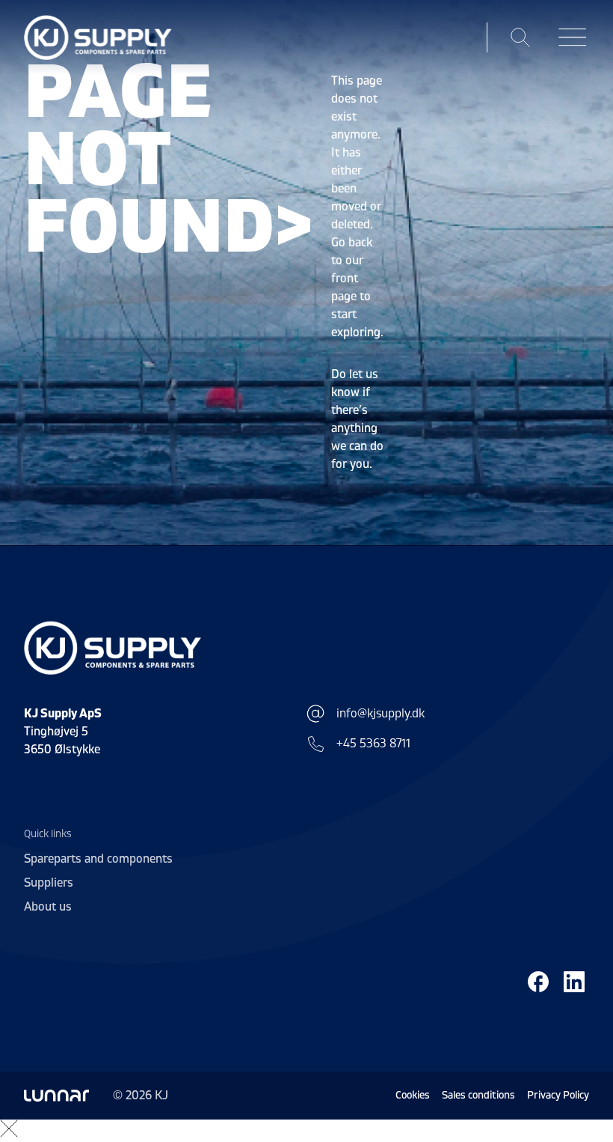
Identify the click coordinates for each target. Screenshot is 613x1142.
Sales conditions (478, 1095)
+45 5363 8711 (373, 743)
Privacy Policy (558, 1095)
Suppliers (48, 882)
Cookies (412, 1095)
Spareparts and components (98, 858)
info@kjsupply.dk (380, 713)
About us (48, 906)
